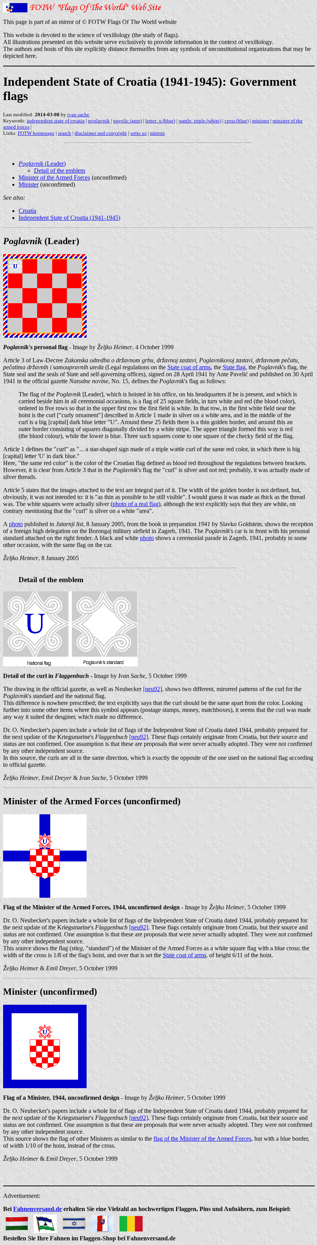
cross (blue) (237, 121)
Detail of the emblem (59, 170)
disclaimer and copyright (101, 133)
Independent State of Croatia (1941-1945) (69, 217)
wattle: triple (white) (200, 121)
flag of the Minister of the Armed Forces (202, 1138)
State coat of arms (189, 367)
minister (260, 121)
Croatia (27, 210)
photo (16, 524)
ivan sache (78, 114)
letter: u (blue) (160, 121)
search (64, 133)
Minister (29, 184)
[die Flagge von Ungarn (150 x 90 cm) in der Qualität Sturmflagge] (16, 1221)
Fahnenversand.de (37, 1209)
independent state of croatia (56, 121)
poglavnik (99, 121)
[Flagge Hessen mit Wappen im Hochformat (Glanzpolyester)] (102, 1221)
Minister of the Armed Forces (54, 177)
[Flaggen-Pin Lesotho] (45, 1221)
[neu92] (152, 689)
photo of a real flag (135, 504)
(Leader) (42, 163)
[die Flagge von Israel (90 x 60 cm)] (73, 1221)
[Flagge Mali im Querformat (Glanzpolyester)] (131, 1221)
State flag (234, 367)
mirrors (157, 133)
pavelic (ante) (127, 121)
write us (138, 133)
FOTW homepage (36, 133)
